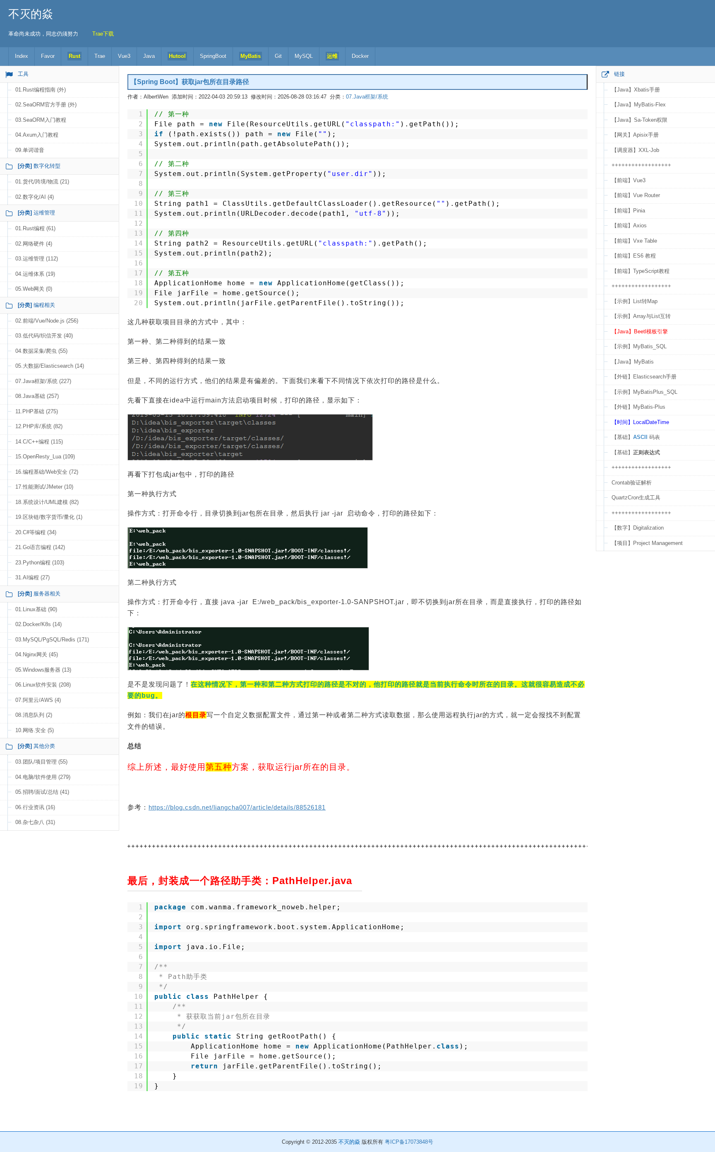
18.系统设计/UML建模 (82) (47, 502)
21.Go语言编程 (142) (40, 547)
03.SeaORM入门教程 (40, 120)
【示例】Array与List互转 (641, 316)
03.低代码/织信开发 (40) (44, 336)
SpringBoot (213, 56)
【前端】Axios (629, 225)
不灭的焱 (30, 14)
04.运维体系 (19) (35, 274)
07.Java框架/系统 (367, 97)
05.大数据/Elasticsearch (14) (49, 366)
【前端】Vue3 (628, 180)
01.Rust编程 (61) (35, 228)
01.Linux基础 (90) (36, 609)
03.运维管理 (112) (36, 258)
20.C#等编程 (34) (35, 532)
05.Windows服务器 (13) (43, 670)
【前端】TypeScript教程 (640, 271)
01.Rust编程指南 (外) (40, 90)
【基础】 (636, 452)
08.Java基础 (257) (37, 396)
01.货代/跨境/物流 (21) (42, 181)
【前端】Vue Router (636, 195)
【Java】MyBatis (633, 362)
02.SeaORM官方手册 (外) (46, 104)
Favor (48, 56)
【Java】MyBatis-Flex (639, 104)
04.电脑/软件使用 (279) (42, 777)
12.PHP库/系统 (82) (38, 426)
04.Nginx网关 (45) (36, 654)
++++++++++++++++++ (641, 165)
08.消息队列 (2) (33, 715)
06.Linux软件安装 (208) (43, 685)
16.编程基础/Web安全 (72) (46, 472)
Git (278, 56)
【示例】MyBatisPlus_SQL (644, 392)
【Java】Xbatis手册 (636, 90)
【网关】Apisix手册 (635, 135)
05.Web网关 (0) (33, 289)
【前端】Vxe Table (634, 241)
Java (149, 56)
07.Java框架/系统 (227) (43, 381)
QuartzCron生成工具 (636, 497)
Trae (99, 56)
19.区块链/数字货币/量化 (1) (48, 517)
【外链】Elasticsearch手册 (644, 377)
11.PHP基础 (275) (36, 411)
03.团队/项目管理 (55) (41, 762)
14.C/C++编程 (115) (39, 442)
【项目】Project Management (647, 543)
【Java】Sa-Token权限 (639, 120)
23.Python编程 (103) (39, 562)
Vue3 (124, 56)
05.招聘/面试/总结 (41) (42, 792)
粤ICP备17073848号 (409, 1142)
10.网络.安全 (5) (34, 730)
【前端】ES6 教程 (634, 256)
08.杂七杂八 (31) (35, 822)
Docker (360, 56)
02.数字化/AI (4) (34, 197)
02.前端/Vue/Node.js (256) (46, 321)
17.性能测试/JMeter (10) (44, 487)
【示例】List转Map (634, 301)
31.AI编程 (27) (32, 577)
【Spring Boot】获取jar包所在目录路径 (189, 81)
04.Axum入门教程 (36, 135)
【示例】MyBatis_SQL (639, 346)
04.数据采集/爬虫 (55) (41, 351)
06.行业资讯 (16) (35, 807)
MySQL (304, 56)
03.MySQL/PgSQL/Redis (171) (52, 639)
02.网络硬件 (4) (33, 244)
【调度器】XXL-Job (635, 150)
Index (21, 56)
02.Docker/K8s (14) (38, 624)
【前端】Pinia (628, 210)
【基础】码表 (636, 437)
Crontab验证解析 (632, 483)
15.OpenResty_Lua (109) (45, 456)
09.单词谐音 (29, 150)
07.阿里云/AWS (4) (38, 700)
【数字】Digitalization (638, 528)
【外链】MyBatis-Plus (638, 407)
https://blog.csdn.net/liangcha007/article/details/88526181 (237, 807)
